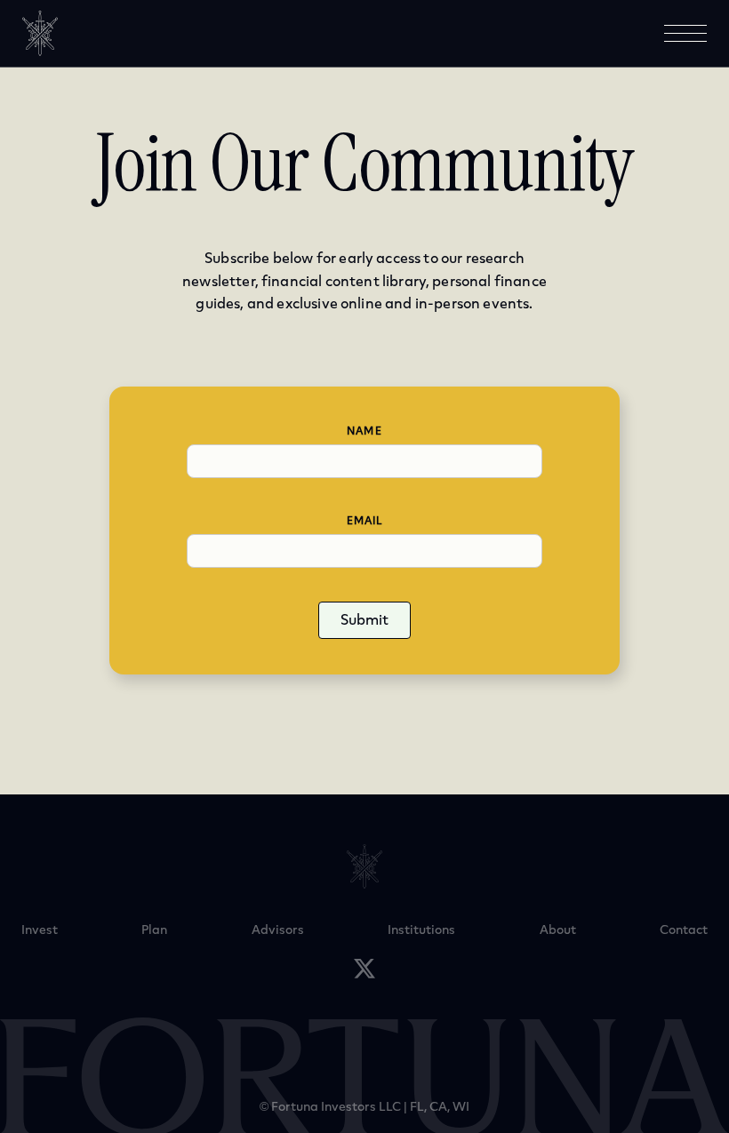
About (558, 930)
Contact (684, 930)
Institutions (421, 930)
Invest (39, 930)
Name (364, 431)
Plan (154, 930)
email (365, 521)
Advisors (278, 930)
